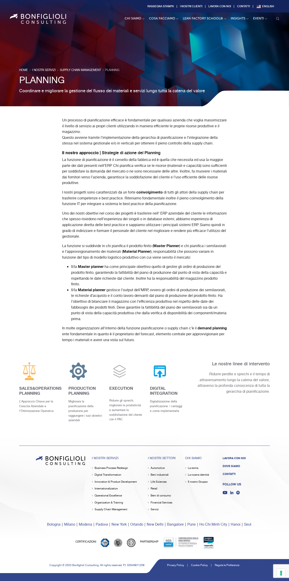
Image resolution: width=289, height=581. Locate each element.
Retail (154, 489)
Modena (85, 524)
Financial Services (161, 503)
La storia (193, 468)
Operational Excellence (108, 496)
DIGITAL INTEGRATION (163, 391)
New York (119, 524)
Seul (247, 524)
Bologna (54, 524)
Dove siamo (231, 466)
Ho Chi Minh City (213, 524)
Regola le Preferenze (227, 565)
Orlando (136, 524)
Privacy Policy (175, 565)
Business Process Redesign (111, 468)
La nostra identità (198, 475)
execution (121, 388)
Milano (69, 524)
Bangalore (175, 524)
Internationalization (106, 489)
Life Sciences (159, 482)
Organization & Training (109, 503)
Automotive (158, 468)
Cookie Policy (199, 565)
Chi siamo (133, 18)
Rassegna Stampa (160, 6)
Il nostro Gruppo (198, 482)
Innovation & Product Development (116, 482)
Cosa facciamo (162, 18)
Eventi (258, 18)
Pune (191, 524)
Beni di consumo (161, 496)
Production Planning (82, 391)
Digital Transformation (108, 475)
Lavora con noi (219, 6)
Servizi (155, 509)
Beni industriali (160, 475)
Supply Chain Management (111, 509)
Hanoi (235, 524)
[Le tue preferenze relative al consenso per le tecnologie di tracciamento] (281, 573)
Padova (102, 524)
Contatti (243, 6)
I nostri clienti (191, 6)
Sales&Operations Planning (40, 391)
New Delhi (155, 524)
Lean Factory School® (203, 18)
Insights (238, 18)
